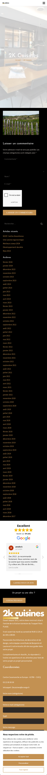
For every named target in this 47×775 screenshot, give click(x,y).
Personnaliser (23, 763)
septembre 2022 (9, 324)
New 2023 (7, 251)
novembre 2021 (9, 358)
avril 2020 (7, 424)
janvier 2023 (8, 310)
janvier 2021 (8, 395)
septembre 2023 (9, 280)
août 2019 (7, 453)
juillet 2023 (7, 288)
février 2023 (7, 306)
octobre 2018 (8, 490)
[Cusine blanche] (6, 3)
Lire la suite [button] (13, 567)
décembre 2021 (9, 354)
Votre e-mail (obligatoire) (13, 705)
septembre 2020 (9, 406)
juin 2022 (6, 336)
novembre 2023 (9, 273)
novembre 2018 (9, 487)
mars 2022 (7, 343)
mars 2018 (7, 512)
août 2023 (7, 284)
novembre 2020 (9, 398)
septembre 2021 (9, 365)
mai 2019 (6, 465)
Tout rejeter (23, 770)
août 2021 (7, 369)
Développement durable (13, 247)
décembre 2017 (9, 516)
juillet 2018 (7, 501)
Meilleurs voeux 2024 (11, 243)
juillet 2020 (7, 413)
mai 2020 (6, 420)
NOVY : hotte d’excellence (13, 236)
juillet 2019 (7, 457)
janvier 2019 (8, 479)
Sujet (5, 716)
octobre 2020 (8, 402)
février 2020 (7, 431)
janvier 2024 (8, 266)
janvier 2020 (8, 435)
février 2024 (7, 262)
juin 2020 (6, 417)
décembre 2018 (9, 483)
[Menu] (44, 3)
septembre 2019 (9, 450)
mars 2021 (7, 387)
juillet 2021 (7, 372)
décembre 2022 (9, 313)
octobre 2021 (8, 361)
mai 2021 (6, 380)
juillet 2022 (7, 332)
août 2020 (7, 409)
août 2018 (7, 498)
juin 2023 (6, 291)
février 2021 (7, 391)
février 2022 (7, 347)
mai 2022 (6, 339)
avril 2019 (7, 468)
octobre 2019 (8, 446)
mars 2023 (7, 302)
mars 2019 (7, 472)
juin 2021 (6, 376)
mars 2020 (7, 428)
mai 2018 (6, 505)
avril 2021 (7, 383)
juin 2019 (6, 461)
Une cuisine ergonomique (13, 240)
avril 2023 (7, 299)
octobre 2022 (8, 321)
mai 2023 (6, 295)
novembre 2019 (9, 442)
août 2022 (7, 328)
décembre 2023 (9, 269)
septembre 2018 (9, 494)
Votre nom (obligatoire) (13, 693)
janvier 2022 (8, 350)
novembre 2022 (9, 317)
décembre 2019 (9, 439)
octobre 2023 (8, 277)
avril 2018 (7, 509)
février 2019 (7, 476)
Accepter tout (23, 757)
